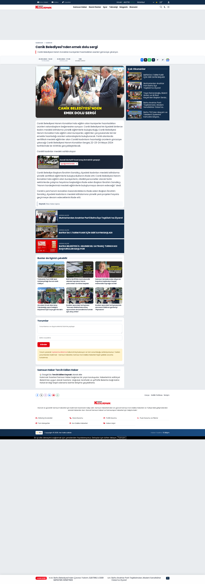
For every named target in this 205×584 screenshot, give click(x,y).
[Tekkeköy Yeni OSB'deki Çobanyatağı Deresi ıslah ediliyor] (51, 269)
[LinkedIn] (49, 395)
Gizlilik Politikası (157, 395)
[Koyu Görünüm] (165, 7)
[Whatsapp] (57, 395)
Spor (105, 7)
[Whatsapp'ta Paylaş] (149, 60)
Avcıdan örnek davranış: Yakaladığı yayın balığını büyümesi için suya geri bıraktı (50, 307)
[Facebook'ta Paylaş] (142, 60)
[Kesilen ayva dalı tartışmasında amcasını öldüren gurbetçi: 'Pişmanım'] (108, 295)
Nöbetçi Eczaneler (45, 418)
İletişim (166, 395)
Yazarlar (67, 2)
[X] (41, 395)
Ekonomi (133, 7)
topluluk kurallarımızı (60, 352)
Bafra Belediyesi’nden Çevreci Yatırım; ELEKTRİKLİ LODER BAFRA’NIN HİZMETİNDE (79, 579)
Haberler (39, 43)
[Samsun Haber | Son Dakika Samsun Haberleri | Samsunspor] (44, 7)
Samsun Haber (80, 7)
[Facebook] (37, 395)
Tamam (121, 437)
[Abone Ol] (167, 59)
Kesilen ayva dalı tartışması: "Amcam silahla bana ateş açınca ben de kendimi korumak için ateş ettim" (79, 308)
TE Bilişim (166, 432)
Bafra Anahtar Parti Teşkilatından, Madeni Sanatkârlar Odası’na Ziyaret (136, 579)
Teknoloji (113, 7)
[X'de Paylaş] (145, 60)
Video (56, 2)
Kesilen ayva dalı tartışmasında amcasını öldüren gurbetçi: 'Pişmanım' (108, 307)
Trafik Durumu (111, 418)
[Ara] (161, 7)
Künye (147, 395)
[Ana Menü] (168, 7)
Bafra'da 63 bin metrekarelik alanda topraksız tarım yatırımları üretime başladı (78, 281)
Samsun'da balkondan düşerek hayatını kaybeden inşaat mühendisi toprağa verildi (108, 281)
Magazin (123, 7)
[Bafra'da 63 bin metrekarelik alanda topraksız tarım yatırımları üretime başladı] (79, 269)
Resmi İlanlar (95, 7)
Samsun (49, 43)
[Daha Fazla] (153, 60)
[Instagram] (45, 395)
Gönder (43, 344)
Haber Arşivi (110, 423)
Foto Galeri (43, 2)
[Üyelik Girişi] (167, 2)
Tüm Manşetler (44, 423)
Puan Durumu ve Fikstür (149, 418)
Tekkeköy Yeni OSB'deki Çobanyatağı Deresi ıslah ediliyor (47, 281)
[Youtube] (53, 395)
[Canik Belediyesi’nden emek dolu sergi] (80, 92)
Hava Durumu (77, 418)
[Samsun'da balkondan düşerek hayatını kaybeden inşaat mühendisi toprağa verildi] (108, 269)
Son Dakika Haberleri (80, 423)
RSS (40, 432)
